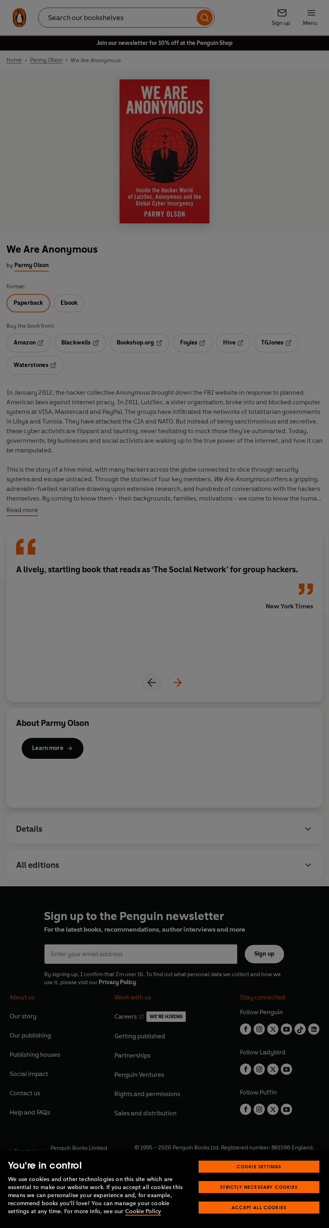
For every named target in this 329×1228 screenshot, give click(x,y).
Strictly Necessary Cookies (259, 1187)
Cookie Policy (143, 1211)
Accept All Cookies (259, 1207)
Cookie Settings (259, 1166)
